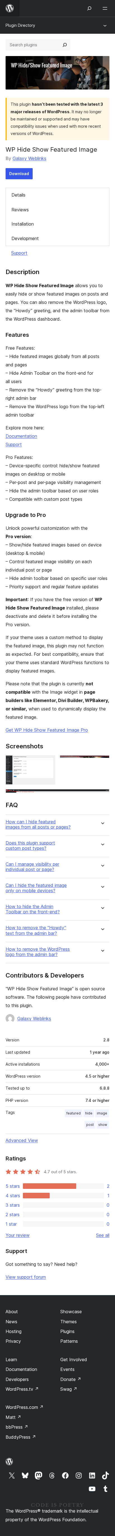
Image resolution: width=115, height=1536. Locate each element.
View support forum (26, 1277)
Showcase (71, 1311)
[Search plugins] (64, 44)
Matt (13, 1417)
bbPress (17, 1427)
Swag (68, 1389)
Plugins (67, 1331)
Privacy (13, 1341)
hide (88, 1113)
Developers (17, 1379)
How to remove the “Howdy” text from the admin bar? (36, 930)
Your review (18, 1235)
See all (102, 1235)
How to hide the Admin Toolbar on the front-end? (33, 909)
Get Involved (73, 1359)
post (90, 1125)
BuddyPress (21, 1437)
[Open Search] (89, 8)
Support (19, 253)
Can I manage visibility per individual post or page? (32, 867)
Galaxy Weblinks (29, 158)
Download (19, 173)
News (11, 1321)
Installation (22, 224)
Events (67, 1369)
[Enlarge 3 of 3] (102, 796)
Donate (70, 1379)
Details (18, 195)
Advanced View (22, 1140)
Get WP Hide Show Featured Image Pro (47, 730)
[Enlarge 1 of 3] (48, 763)
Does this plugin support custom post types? (30, 845)
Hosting (13, 1331)
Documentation (21, 436)
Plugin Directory (20, 25)
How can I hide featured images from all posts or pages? (38, 824)
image (102, 1113)
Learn (11, 1359)
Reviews (20, 209)
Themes (68, 1321)
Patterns (69, 1341)
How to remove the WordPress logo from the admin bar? (38, 952)
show (102, 1125)
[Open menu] (106, 8)
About (12, 1311)
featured (73, 1113)
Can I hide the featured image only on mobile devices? (36, 888)
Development (25, 238)
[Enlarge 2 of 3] (102, 763)
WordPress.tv (22, 1389)
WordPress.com (25, 1407)
